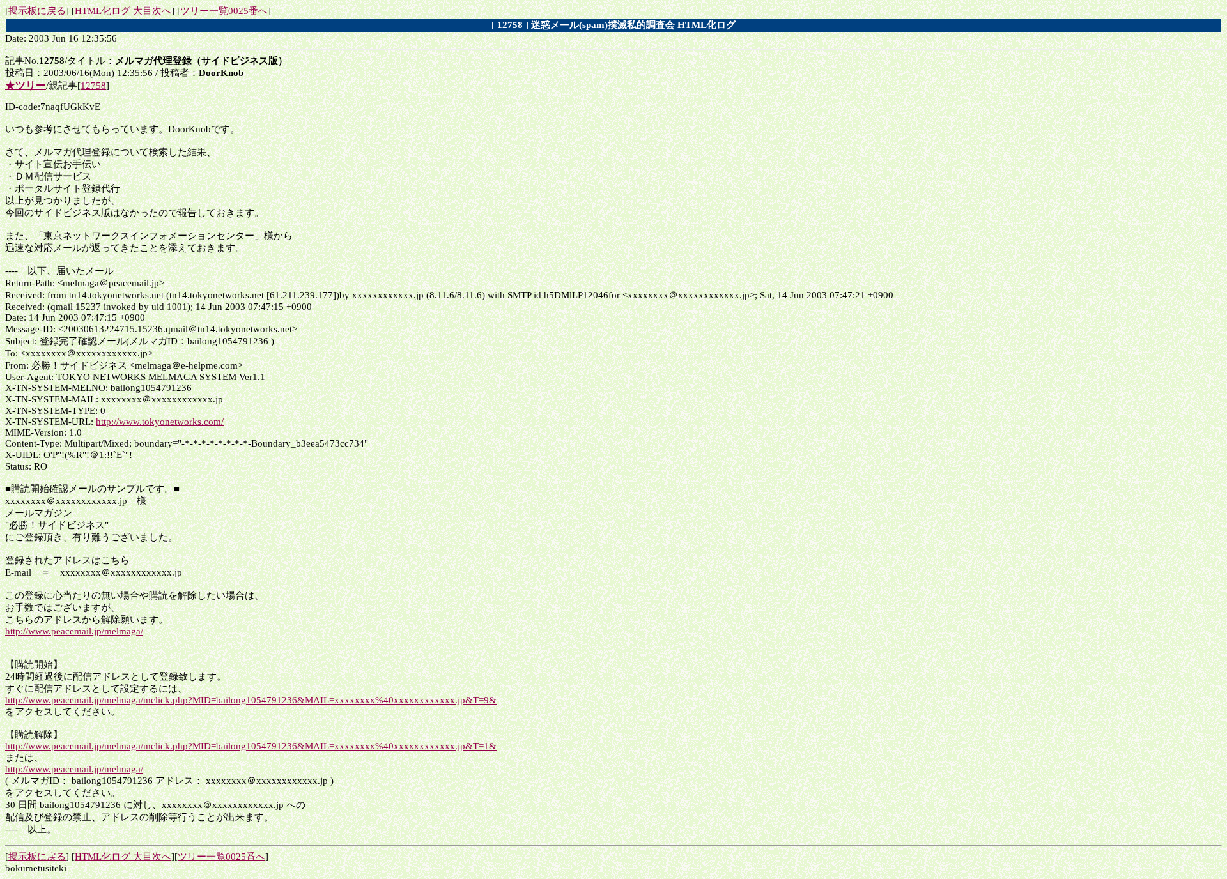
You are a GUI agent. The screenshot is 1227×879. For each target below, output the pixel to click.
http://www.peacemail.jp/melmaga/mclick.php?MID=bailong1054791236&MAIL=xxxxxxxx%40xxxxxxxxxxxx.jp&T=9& (251, 700)
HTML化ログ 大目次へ (123, 11)
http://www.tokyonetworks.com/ (160, 422)
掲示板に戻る (37, 11)
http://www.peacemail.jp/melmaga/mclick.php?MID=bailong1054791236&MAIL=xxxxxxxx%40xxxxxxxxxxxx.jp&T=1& (251, 746)
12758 (93, 85)
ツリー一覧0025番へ (224, 11)
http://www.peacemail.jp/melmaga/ (74, 631)
